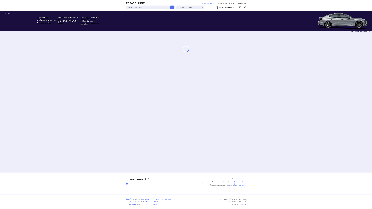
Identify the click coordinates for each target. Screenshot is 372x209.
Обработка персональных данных (138, 199)
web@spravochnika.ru (238, 182)
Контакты (156, 199)
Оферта (155, 204)
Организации (206, 3)
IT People (243, 204)
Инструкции (166, 199)
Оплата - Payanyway (133, 204)
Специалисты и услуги (225, 3)
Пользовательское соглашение (137, 201)
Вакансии (242, 3)
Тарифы (155, 201)
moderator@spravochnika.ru (236, 185)
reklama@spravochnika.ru (237, 184)
